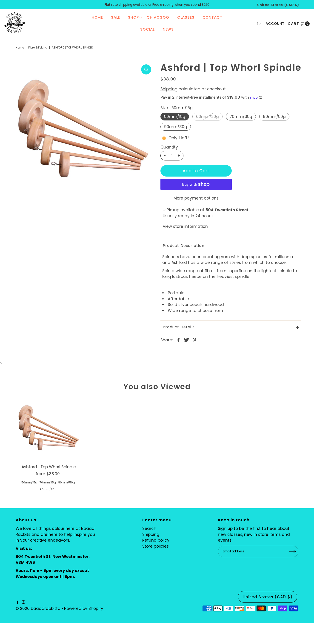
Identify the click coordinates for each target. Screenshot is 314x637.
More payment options (196, 198)
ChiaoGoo (158, 17)
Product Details (179, 327)
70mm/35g (241, 116)
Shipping (168, 89)
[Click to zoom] (146, 69)
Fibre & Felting (37, 47)
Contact (213, 17)
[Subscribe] (292, 551)
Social (147, 29)
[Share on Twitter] (186, 339)
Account (274, 23)
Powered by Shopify (83, 608)
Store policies (155, 546)
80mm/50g (274, 116)
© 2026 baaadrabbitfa (38, 608)
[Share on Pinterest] (194, 339)
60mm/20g (207, 116)
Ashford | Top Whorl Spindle (49, 467)
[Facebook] (18, 602)
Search (149, 528)
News (168, 29)
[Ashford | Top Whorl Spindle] (48, 429)
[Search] (259, 23)
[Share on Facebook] (178, 339)
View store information (185, 226)
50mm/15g (174, 116)
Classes (185, 17)
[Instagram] (23, 602)
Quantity (169, 147)
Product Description (183, 245)
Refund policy (155, 540)
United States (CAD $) (278, 5)
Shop (133, 17)
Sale (115, 17)
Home (97, 17)
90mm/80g (175, 126)
